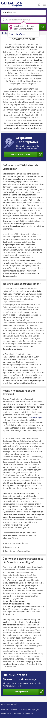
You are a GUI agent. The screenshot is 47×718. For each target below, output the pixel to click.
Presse (14, 709)
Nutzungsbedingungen (29, 709)
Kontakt (17, 713)
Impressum (28, 713)
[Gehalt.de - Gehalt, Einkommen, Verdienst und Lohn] (11, 4)
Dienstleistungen (35, 417)
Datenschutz (6, 713)
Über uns (5, 709)
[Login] (39, 4)
